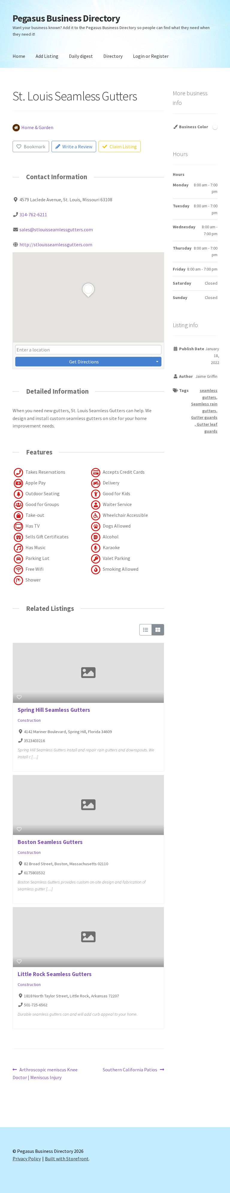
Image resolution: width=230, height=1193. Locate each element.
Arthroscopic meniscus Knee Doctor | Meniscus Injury (45, 1073)
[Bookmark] (19, 697)
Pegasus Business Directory (66, 18)
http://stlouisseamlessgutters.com (55, 244)
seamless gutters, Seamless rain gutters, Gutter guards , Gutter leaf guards (204, 411)
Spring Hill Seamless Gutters (54, 709)
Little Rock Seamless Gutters (55, 974)
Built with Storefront (67, 1159)
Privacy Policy (27, 1159)
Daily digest (81, 56)
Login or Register (151, 56)
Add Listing (47, 56)
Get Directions (84, 362)
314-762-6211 (33, 215)
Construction (29, 720)
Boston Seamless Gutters (50, 841)
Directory (112, 56)
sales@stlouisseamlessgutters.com (56, 229)
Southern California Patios (130, 1070)
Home (19, 56)
